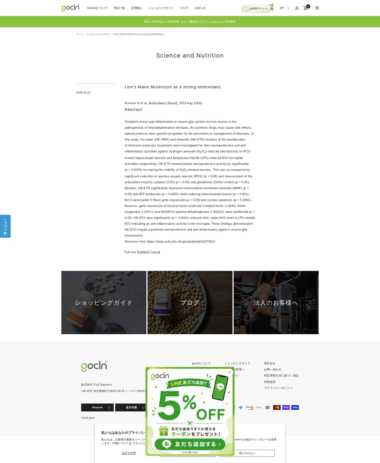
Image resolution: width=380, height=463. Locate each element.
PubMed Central (148, 252)
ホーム (79, 34)
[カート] (305, 8)
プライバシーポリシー (278, 387)
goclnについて (201, 363)
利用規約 (270, 381)
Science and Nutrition (98, 34)
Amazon (97, 407)
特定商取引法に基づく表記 (281, 375)
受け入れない (247, 453)
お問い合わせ (272, 369)
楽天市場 (131, 407)
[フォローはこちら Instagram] (315, 7)
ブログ (184, 7)
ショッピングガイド (161, 7)
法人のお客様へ (234, 369)
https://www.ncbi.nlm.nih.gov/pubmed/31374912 (181, 241)
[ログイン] (297, 8)
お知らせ (200, 7)
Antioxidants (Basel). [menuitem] (164, 103)
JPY (282, 8)
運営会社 (270, 363)
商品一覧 (119, 7)
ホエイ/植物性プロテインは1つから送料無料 (208, 21)
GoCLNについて (97, 7)
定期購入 (136, 7)
